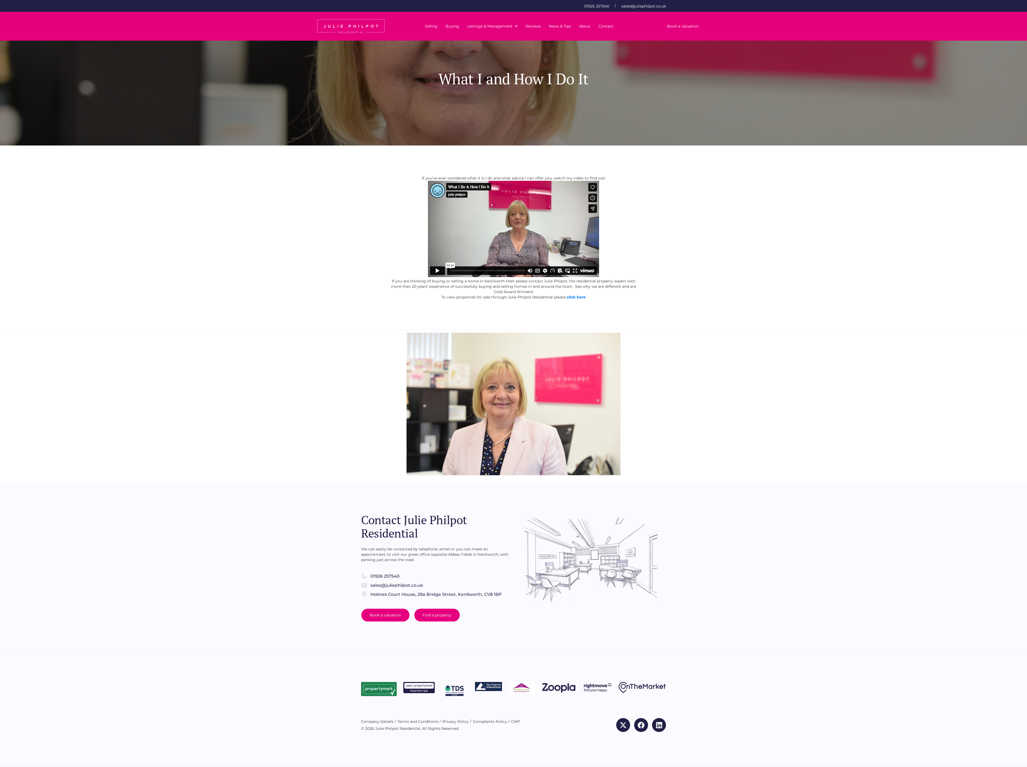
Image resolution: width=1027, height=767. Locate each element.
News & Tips (560, 26)
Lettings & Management (489, 26)
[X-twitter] (623, 725)
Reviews (533, 26)
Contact (606, 26)
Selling (431, 26)
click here (576, 297)
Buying (452, 26)
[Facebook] (641, 725)
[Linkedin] (659, 725)
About (585, 26)
